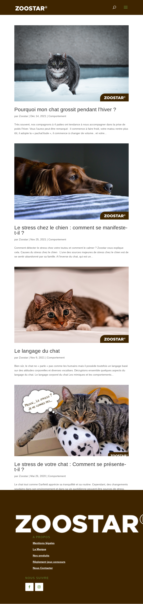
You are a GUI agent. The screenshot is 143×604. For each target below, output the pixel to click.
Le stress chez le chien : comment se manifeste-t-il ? (70, 230)
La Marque (39, 549)
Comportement (57, 116)
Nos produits (41, 555)
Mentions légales (44, 543)
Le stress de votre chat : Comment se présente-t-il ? (70, 466)
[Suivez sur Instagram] (39, 587)
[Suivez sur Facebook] (29, 587)
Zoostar (23, 116)
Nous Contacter (43, 567)
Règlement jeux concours (49, 561)
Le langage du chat (37, 351)
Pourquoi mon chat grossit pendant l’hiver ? (65, 109)
